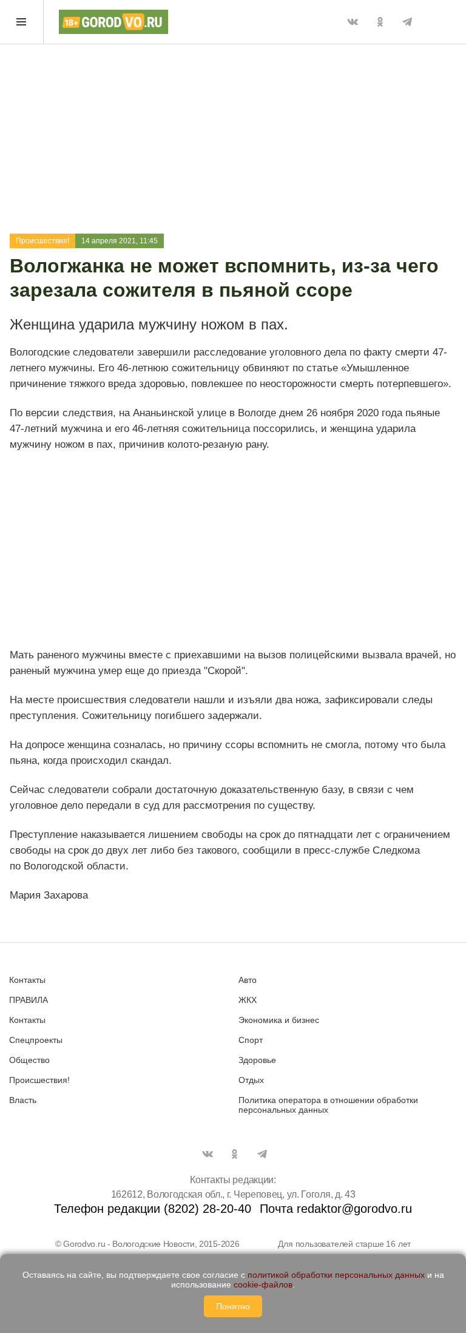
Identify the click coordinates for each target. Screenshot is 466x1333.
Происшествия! (42, 241)
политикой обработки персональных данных (336, 1275)
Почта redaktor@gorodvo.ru (336, 1208)
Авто (247, 980)
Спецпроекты (35, 1040)
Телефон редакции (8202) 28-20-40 (152, 1208)
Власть (22, 1100)
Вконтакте (352, 22)
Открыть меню (22, 22)
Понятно (233, 1306)
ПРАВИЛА (28, 1000)
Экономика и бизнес (278, 1020)
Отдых (251, 1080)
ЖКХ (247, 1000)
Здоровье (257, 1060)
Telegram (407, 22)
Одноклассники (380, 22)
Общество (29, 1060)
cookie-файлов (263, 1284)
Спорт (250, 1040)
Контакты (27, 980)
